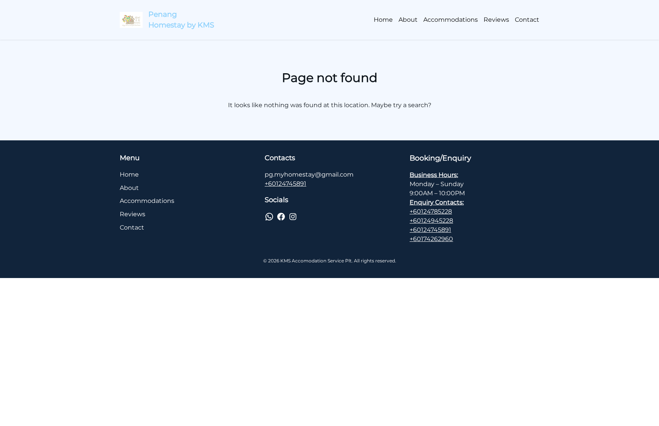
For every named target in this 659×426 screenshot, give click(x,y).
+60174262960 (431, 239)
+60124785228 (431, 211)
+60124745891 (285, 183)
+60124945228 (431, 220)
